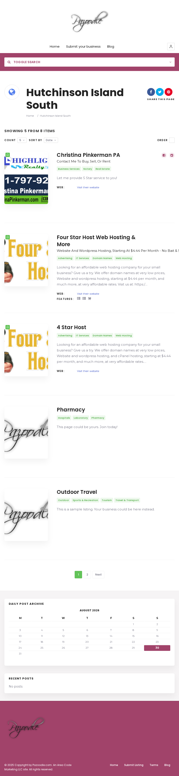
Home (55, 46)
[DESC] (172, 140)
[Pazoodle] (89, 22)
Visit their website (88, 187)
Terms (154, 765)
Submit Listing (133, 765)
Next (98, 574)
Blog (110, 46)
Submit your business (83, 46)
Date (49, 140)
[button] (171, 46)
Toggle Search (26, 62)
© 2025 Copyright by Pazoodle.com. (28, 765)
